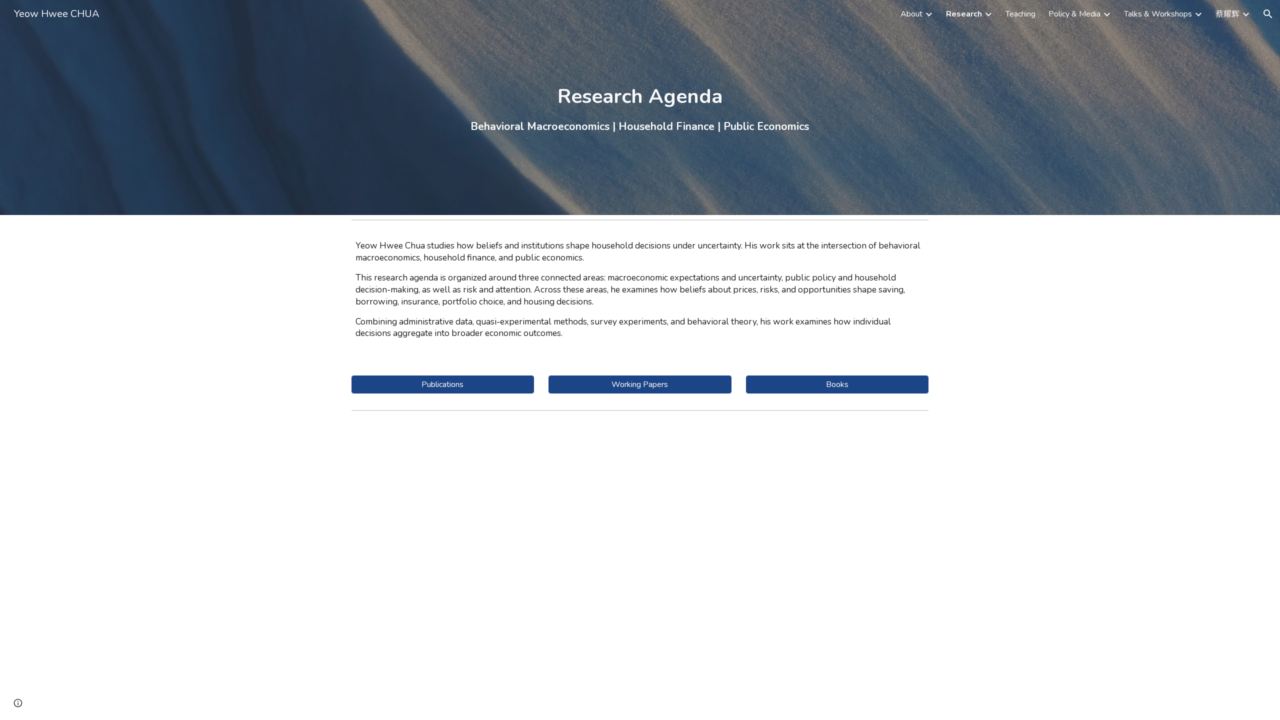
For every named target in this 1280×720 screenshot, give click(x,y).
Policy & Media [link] (1074, 14)
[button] (1268, 14)
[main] (639, 108)
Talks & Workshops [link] (1158, 14)
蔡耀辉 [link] (1228, 14)
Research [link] (964, 14)
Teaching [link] (1021, 14)
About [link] (911, 14)
